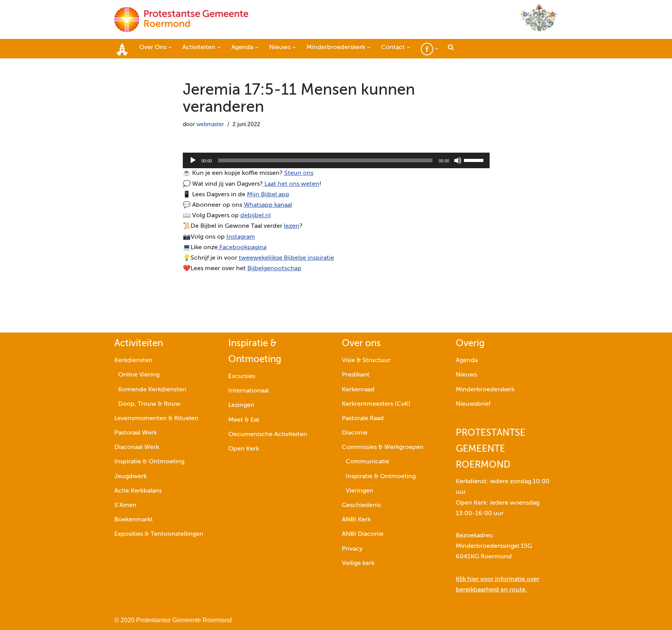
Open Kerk (243, 449)
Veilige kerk (358, 563)
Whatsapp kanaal (268, 205)
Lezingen (241, 405)
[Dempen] (458, 160)
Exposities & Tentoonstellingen (158, 534)
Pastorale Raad (363, 418)
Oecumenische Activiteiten (267, 434)
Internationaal (248, 391)
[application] (336, 160)
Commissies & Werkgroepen (383, 447)
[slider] (475, 160)
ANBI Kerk (356, 520)
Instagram (240, 237)
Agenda (467, 360)
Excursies (241, 376)
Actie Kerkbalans (138, 491)
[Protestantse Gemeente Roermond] (181, 19)
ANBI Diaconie (362, 534)
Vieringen (359, 491)
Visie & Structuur (366, 360)
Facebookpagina (242, 248)
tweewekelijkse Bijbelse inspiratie (286, 258)
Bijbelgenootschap (274, 269)
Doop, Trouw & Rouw (149, 404)
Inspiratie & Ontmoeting (149, 462)
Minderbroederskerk (485, 390)
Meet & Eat (243, 420)
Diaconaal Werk (136, 447)
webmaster (210, 124)
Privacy (352, 549)
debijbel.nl (255, 216)
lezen (291, 226)
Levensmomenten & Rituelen (156, 418)
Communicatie (367, 462)
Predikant (355, 375)
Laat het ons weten (291, 184)
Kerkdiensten (133, 360)
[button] (170, 47)
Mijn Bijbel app (268, 195)
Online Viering (138, 375)
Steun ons (298, 173)
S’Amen (125, 505)
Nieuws (466, 375)
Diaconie (355, 433)
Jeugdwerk (130, 476)
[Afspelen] (193, 160)
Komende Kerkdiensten (152, 390)
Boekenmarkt (133, 520)
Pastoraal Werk (135, 433)
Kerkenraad (358, 390)
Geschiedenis (361, 505)
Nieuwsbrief (473, 404)
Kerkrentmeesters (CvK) (376, 404)
